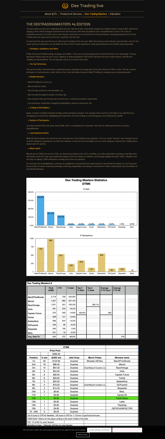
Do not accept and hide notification (127, 430)
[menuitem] (51, 14)
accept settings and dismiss (99, 430)
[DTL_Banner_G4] (82, 5)
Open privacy (83, 434)
